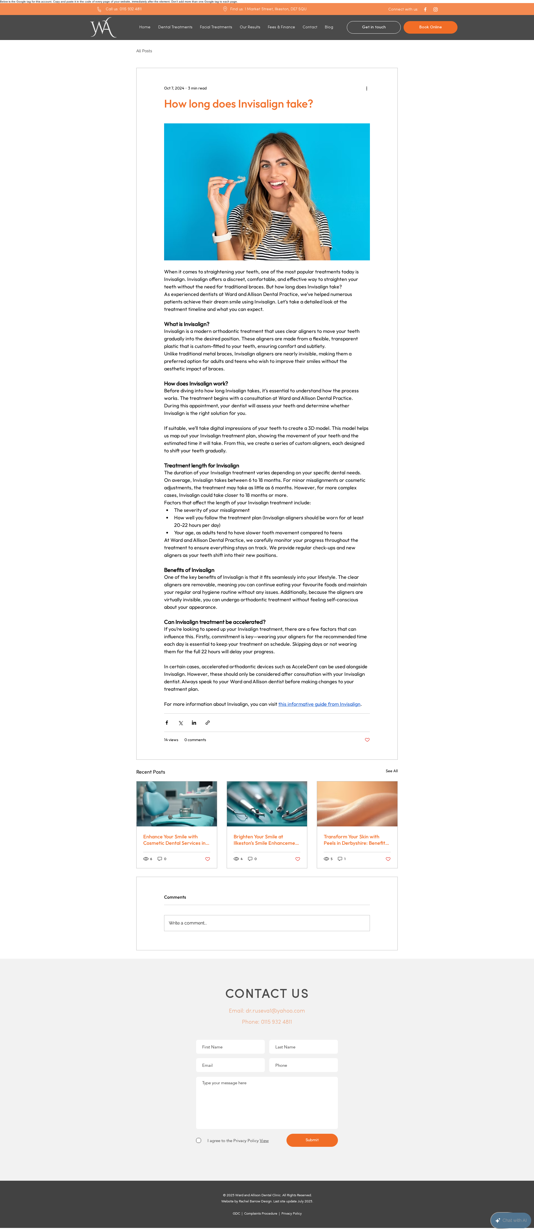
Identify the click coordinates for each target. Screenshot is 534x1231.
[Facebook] (425, 9)
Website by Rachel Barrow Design (246, 1201)
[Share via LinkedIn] (194, 722)
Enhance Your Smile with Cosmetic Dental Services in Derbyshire (174, 839)
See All (392, 770)
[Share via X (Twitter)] (180, 722)
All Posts (144, 51)
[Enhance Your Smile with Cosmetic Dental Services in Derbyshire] (177, 803)
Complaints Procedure (261, 1213)
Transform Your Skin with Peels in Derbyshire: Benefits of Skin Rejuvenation (355, 839)
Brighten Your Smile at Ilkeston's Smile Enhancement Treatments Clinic (267, 839)
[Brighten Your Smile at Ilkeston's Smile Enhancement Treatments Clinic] (267, 803)
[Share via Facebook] (166, 722)
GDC (236, 1213)
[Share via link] (207, 722)
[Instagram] (435, 9)
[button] (403, 10)
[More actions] (366, 88)
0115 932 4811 (276, 1022)
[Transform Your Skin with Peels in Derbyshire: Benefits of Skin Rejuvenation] (357, 803)
